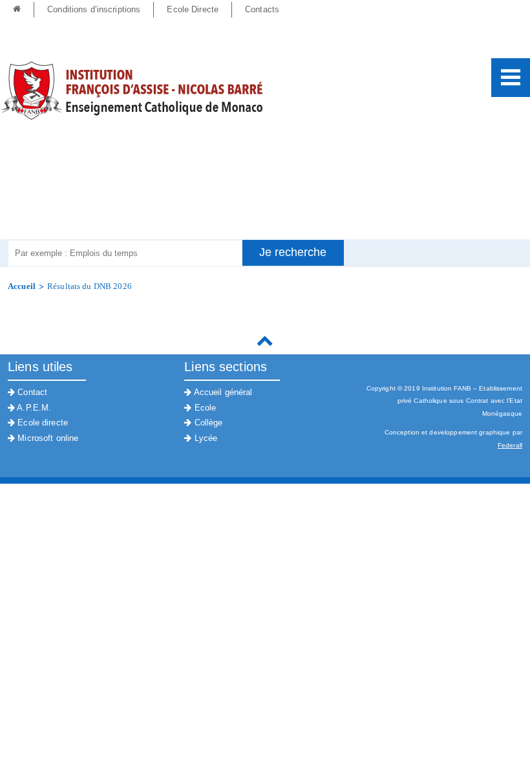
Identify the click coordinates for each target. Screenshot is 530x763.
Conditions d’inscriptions (93, 9)
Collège (206, 422)
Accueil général (221, 392)
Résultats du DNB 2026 (89, 286)
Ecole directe (41, 422)
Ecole (203, 408)
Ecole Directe (192, 9)
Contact (31, 392)
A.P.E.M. (33, 408)
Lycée (204, 438)
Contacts (262, 9)
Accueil (22, 286)
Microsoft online (46, 438)
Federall (510, 445)
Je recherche (292, 252)
